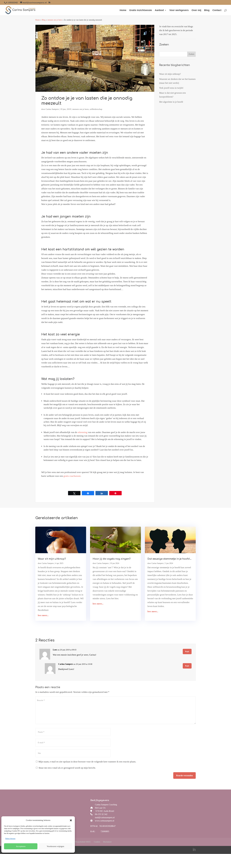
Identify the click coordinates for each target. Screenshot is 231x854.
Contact (216, 10)
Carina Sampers (52, 109)
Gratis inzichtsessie (140, 10)
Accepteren (21, 846)
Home (123, 10)
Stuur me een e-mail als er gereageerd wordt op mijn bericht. (67, 768)
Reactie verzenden (184, 775)
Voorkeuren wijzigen (55, 846)
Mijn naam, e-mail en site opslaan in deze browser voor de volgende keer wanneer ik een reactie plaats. (87, 761)
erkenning (82, 432)
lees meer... (43, 615)
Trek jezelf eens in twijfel (171, 88)
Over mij (196, 10)
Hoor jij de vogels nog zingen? (111, 558)
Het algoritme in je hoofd (171, 102)
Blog (206, 10)
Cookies (97, 842)
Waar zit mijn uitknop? (170, 74)
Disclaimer (107, 842)
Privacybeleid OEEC (82, 842)
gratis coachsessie (72, 476)
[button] (71, 820)
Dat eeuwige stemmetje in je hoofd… (169, 558)
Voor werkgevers (179, 10)
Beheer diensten (10, 839)
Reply (187, 651)
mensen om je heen (54, 20)
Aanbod (159, 10)
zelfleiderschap (96, 109)
